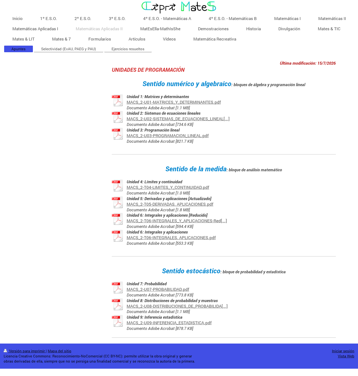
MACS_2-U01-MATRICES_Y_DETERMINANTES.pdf (174, 102)
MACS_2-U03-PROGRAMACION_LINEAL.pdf (168, 135)
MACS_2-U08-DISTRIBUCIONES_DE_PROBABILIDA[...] (177, 306)
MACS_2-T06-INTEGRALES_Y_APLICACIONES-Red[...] (177, 221)
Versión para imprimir (27, 350)
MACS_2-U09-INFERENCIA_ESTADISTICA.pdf (169, 322)
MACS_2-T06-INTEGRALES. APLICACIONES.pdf (171, 237)
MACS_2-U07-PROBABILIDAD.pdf (158, 289)
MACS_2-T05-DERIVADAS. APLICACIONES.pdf (170, 204)
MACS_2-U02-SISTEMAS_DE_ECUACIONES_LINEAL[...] (178, 119)
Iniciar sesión (343, 350)
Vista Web (346, 356)
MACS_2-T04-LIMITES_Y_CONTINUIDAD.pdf (168, 187)
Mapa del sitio (59, 350)
